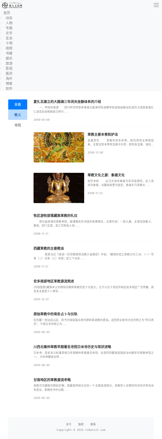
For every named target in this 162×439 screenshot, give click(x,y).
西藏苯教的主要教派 (49, 248)
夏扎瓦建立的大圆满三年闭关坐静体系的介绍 (67, 101)
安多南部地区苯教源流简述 (54, 281)
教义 (17, 115)
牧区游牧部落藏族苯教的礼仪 (55, 215)
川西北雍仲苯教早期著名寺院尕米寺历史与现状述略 (72, 347)
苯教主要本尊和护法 (103, 134)
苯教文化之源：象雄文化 (106, 175)
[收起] (156, 5)
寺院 (17, 125)
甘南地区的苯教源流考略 (52, 380)
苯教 (17, 104)
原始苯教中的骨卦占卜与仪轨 (55, 314)
